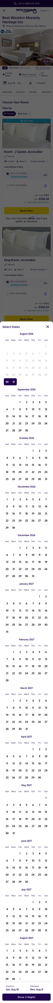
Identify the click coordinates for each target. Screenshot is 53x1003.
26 (26, 374)
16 (7, 367)
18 (20, 367)
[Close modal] (48, 327)
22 (46, 367)
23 (7, 374)
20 (33, 367)
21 (39, 367)
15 (46, 360)
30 (7, 381)
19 (26, 367)
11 (20, 360)
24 (13, 374)
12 (26, 360)
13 (33, 360)
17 (14, 367)
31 (14, 381)
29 (45, 374)
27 (33, 374)
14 (39, 360)
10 (13, 360)
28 (39, 374)
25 (20, 374)
